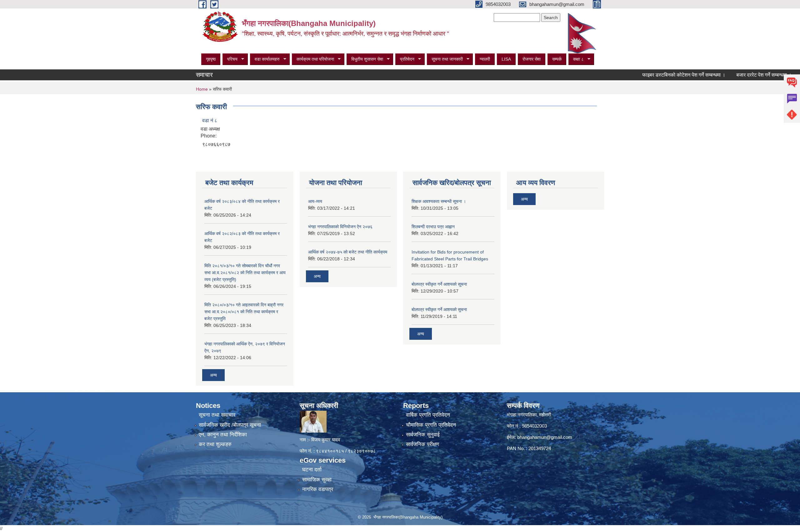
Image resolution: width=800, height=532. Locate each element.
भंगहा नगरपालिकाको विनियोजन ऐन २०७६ (340, 226)
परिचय (230, 59)
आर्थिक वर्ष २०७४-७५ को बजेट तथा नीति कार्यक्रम (347, 251)
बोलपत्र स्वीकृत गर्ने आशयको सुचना (439, 309)
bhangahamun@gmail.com (544, 437)
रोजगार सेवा (531, 59)
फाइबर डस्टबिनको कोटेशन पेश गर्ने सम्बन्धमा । (667, 75)
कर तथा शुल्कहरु (215, 444)
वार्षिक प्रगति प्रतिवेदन (428, 415)
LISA (506, 59)
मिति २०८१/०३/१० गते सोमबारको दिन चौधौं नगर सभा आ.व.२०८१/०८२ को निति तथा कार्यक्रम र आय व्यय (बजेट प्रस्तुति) (245, 272)
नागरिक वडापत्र (317, 489)
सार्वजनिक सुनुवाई (423, 435)
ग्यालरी (485, 59)
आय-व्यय (315, 201)
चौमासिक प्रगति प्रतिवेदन (431, 425)
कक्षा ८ (576, 59)
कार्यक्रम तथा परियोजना (313, 59)
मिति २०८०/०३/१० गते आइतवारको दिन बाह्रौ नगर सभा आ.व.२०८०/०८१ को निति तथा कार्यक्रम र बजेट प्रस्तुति (243, 311)
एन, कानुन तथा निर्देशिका (223, 435)
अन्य (213, 375)
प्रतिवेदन (404, 59)
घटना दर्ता (312, 470)
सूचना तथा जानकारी (445, 59)
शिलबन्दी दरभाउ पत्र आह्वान (433, 226)
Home (202, 89)
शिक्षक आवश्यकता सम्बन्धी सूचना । (439, 201)
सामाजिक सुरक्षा (317, 480)
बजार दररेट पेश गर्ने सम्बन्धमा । (747, 75)
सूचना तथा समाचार (217, 415)
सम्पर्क (557, 59)
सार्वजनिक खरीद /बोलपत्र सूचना (230, 425)
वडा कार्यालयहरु (265, 59)
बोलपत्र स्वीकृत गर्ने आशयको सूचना (439, 284)
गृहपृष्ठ (211, 59)
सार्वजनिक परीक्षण (422, 444)
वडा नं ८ (209, 120)
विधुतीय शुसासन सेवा (365, 59)
